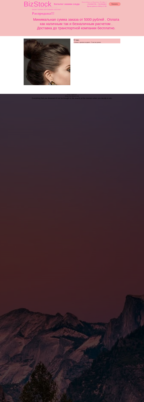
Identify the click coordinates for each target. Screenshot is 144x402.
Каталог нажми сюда (67, 4)
